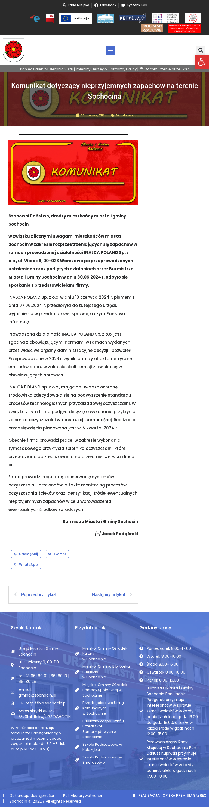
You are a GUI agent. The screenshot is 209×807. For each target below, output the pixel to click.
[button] (202, 62)
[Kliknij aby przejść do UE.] (75, 18)
